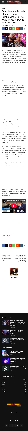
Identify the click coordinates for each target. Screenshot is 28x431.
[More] (24, 28)
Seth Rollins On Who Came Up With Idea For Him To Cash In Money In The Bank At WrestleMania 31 (20, 259)
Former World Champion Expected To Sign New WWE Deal (17, 340)
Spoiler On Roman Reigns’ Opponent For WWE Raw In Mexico (17, 332)
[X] (6, 28)
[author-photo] (14, 275)
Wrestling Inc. (7, 236)
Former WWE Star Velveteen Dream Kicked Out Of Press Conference (17, 360)
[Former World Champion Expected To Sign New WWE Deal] (5, 340)
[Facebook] (3, 28)
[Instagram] (17, 425)
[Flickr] (13, 425)
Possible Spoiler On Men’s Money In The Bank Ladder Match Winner (7, 258)
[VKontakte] (21, 425)
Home (3, 6)
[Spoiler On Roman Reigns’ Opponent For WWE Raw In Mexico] (5, 332)
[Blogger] (6, 425)
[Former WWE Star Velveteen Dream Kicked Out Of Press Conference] (5, 360)
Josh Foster (5, 25)
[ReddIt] (17, 28)
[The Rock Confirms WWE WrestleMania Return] (5, 353)
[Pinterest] (10, 28)
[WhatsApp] (13, 28)
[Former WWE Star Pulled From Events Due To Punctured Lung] (5, 368)
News (7, 6)
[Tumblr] (21, 28)
